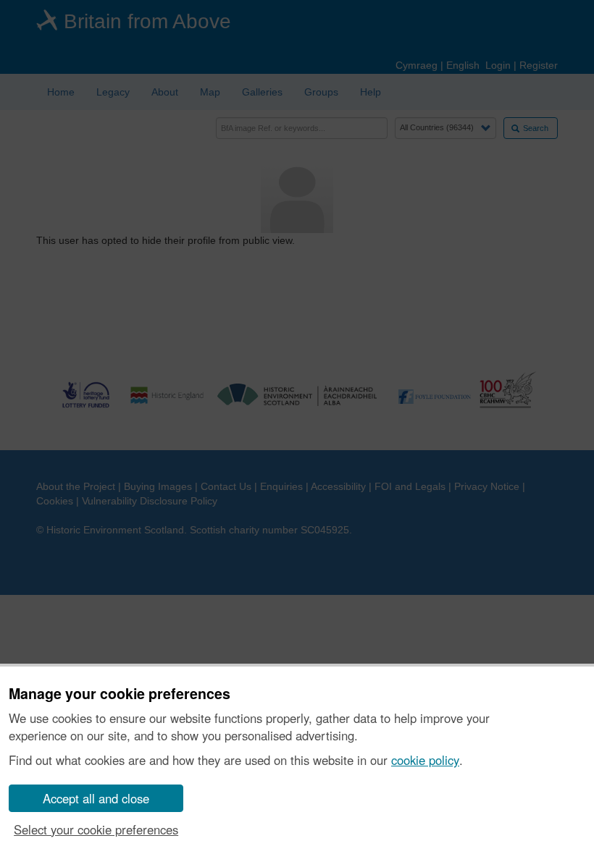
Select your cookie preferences (96, 829)
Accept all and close (96, 798)
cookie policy (425, 760)
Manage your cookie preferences (119, 694)
